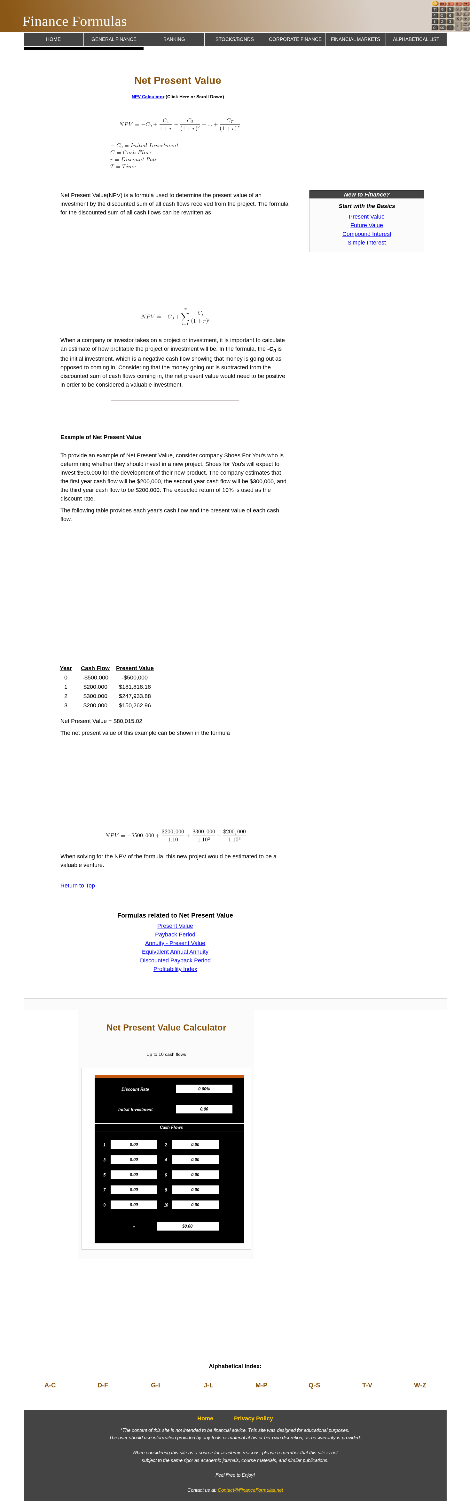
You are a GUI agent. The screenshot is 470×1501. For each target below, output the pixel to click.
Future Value (366, 225)
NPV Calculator (148, 96)
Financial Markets (355, 39)
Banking (174, 39)
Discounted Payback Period (175, 960)
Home (53, 39)
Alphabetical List (416, 39)
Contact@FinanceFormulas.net (250, 1490)
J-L (208, 1385)
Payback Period (175, 934)
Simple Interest (367, 242)
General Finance (114, 39)
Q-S (314, 1385)
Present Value (175, 926)
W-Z (420, 1385)
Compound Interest (366, 234)
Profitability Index (175, 969)
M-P (261, 1385)
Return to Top (77, 885)
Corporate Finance (295, 39)
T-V (367, 1385)
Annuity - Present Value (175, 943)
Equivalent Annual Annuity (175, 952)
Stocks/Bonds (234, 39)
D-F (103, 1385)
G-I (155, 1385)
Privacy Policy (253, 1418)
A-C (50, 1385)
